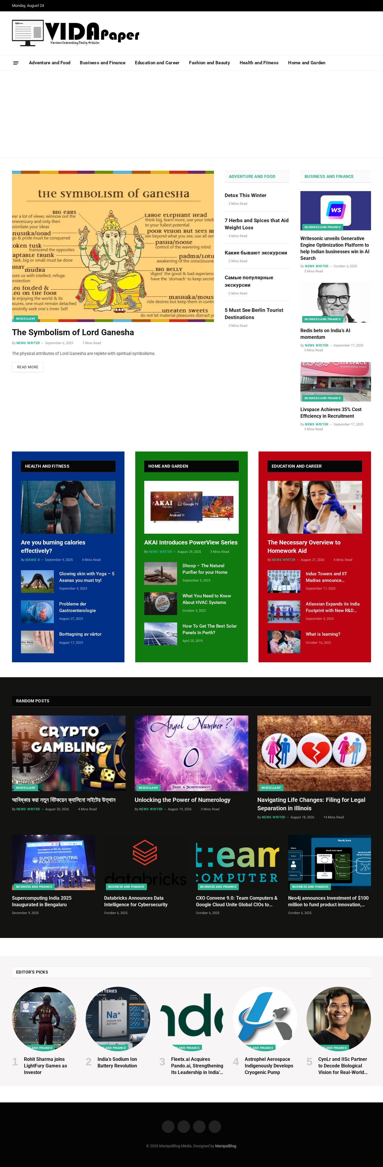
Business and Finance (102, 62)
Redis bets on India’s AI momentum (325, 334)
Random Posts (32, 700)
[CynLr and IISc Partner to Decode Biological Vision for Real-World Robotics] (338, 1019)
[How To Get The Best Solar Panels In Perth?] (160, 634)
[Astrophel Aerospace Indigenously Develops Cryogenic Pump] (265, 1019)
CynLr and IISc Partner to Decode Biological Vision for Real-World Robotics (342, 1066)
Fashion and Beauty (209, 62)
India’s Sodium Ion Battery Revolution (117, 1062)
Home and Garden (307, 62)
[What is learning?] (284, 642)
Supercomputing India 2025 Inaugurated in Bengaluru (42, 901)
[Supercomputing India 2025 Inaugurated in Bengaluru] (53, 862)
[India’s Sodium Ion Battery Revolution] (118, 1019)
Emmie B (32, 560)
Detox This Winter (245, 195)
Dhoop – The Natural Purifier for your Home (205, 569)
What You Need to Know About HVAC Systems (207, 599)
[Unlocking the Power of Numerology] (191, 753)
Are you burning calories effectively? (53, 546)
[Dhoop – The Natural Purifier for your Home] (160, 573)
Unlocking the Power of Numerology (182, 799)
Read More (27, 367)
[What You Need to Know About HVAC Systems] (160, 603)
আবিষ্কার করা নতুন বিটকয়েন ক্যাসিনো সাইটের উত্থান (63, 799)
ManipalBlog (225, 1146)
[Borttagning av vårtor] (37, 642)
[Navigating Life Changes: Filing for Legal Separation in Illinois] (314, 753)
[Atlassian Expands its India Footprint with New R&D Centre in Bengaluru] (284, 611)
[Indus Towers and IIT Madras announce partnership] (284, 581)
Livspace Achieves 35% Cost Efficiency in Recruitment (330, 413)
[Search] (368, 63)
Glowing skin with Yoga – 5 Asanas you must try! (87, 577)
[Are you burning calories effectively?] (68, 507)
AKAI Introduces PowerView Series (191, 542)
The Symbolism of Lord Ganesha (73, 332)
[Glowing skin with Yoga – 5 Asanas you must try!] (37, 581)
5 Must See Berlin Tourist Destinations (254, 313)
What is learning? (323, 634)
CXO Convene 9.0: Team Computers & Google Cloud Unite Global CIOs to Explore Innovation (237, 901)
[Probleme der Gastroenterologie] (37, 611)
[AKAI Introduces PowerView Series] (191, 507)
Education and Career (157, 62)
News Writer (28, 343)
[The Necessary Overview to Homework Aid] (315, 507)
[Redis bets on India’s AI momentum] (335, 303)
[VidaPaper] (75, 33)
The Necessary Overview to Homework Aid (304, 546)
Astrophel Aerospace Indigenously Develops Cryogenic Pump (269, 1065)
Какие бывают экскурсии (256, 253)
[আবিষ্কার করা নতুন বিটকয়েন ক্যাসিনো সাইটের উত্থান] (69, 753)
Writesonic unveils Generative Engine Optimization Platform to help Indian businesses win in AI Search (335, 248)
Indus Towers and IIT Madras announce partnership (326, 577)
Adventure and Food (49, 62)
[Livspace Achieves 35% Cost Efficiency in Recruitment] (335, 382)
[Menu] (16, 62)
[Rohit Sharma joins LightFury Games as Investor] (44, 1019)
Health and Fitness (259, 62)
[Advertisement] (191, 115)
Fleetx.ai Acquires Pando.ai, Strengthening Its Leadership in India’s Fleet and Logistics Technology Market (197, 1066)
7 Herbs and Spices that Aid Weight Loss (257, 224)
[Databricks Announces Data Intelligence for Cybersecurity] (145, 862)
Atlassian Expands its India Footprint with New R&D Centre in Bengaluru (333, 607)
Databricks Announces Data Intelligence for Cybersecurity (136, 901)
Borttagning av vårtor (80, 634)
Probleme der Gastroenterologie (77, 607)
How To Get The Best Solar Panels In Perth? (210, 629)
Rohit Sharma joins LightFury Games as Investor (45, 1065)
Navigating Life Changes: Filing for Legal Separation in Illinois (311, 803)
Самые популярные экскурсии (249, 281)
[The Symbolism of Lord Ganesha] (113, 246)
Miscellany (26, 318)
